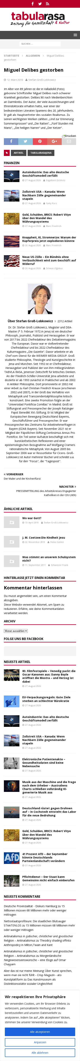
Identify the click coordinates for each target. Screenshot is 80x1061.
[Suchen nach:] (40, 43)
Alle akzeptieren (40, 1032)
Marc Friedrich (53, 226)
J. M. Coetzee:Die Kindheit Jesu (43, 537)
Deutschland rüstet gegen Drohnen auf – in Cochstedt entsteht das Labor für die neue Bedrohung (49, 811)
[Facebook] (32, 4)
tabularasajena (40, 152)
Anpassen (40, 1042)
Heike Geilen (57, 542)
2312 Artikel (64, 321)
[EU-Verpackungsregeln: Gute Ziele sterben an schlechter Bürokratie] (11, 701)
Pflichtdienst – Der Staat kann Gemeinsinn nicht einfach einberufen (48, 878)
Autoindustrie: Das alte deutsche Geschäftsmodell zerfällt (45, 173)
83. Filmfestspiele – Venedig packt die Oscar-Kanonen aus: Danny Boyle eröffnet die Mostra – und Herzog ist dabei (49, 676)
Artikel (18, 152)
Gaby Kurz (51, 203)
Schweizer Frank (59, 565)
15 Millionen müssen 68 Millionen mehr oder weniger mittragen (35, 910)
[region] (40, 1025)
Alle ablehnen (40, 1052)
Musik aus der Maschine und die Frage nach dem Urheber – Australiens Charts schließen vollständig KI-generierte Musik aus (49, 787)
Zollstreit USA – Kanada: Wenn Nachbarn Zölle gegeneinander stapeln (44, 195)
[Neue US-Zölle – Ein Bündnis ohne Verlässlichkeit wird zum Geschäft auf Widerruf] (11, 261)
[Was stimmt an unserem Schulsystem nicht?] (11, 561)
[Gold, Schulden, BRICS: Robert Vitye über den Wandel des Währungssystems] (11, 219)
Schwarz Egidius (54, 268)
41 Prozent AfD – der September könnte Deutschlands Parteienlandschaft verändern (44, 857)
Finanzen (12, 163)
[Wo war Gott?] (11, 522)
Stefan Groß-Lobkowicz (42, 79)
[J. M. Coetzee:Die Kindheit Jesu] (11, 541)
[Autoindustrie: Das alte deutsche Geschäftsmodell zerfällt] (11, 176)
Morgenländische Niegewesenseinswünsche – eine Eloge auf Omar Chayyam (35, 960)
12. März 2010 (15, 79)
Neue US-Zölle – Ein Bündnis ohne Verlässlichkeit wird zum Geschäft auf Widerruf (49, 260)
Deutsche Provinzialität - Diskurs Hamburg (30, 906)
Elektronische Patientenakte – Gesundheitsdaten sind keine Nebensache (43, 762)
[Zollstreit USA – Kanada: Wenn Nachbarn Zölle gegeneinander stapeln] (11, 196)
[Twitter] (40, 4)
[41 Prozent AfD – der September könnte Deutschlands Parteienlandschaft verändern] (11, 858)
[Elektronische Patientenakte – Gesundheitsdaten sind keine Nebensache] (11, 763)
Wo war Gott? (31, 518)
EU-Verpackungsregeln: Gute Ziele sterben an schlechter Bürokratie (46, 699)
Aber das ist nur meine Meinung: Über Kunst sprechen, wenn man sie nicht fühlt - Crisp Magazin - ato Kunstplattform (38, 975)
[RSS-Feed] (47, 4)
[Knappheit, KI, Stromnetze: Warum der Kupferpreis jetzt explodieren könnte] (11, 241)
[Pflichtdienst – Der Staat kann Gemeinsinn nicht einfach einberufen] (11, 881)
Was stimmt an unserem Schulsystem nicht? (49, 558)
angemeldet (24, 596)
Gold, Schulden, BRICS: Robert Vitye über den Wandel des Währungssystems (46, 218)
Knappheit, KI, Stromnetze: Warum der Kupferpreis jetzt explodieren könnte (49, 239)
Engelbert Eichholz (55, 180)
